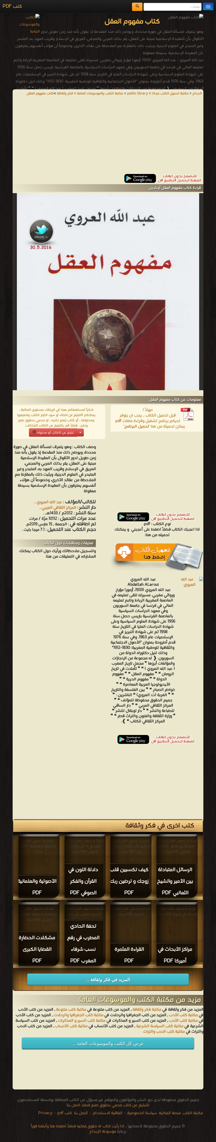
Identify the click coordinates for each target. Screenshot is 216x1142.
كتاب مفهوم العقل (40, 93)
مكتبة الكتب (192, 1113)
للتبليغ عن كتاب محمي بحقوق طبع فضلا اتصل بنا (108, 1105)
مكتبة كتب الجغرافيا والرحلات (78, 1015)
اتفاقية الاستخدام (107, 1113)
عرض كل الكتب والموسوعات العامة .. (108, 1043)
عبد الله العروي (49, 502)
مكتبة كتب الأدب (183, 1015)
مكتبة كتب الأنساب (71, 1026)
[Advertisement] (108, 137)
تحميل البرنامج (136, 426)
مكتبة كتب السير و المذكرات (81, 1020)
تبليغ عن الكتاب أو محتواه (55, 433)
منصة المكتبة (170, 1113)
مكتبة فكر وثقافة (146, 1009)
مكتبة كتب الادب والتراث (164, 1031)
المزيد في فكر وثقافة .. (108, 979)
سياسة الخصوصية (142, 1113)
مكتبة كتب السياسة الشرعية (159, 1026)
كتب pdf (64, 1113)
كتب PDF (12, 6)
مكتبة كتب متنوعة (71, 1009)
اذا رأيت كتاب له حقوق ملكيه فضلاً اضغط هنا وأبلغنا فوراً (77, 1126)
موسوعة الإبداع (103, 1131)
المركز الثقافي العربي (58, 507)
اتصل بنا (80, 1113)
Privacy (45, 1113)
